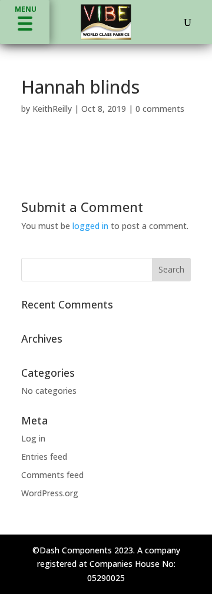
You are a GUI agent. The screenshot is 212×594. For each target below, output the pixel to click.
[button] (24, 22)
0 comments (159, 108)
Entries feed (44, 456)
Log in (33, 438)
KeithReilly (52, 108)
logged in (90, 225)
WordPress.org (49, 493)
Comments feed (52, 474)
